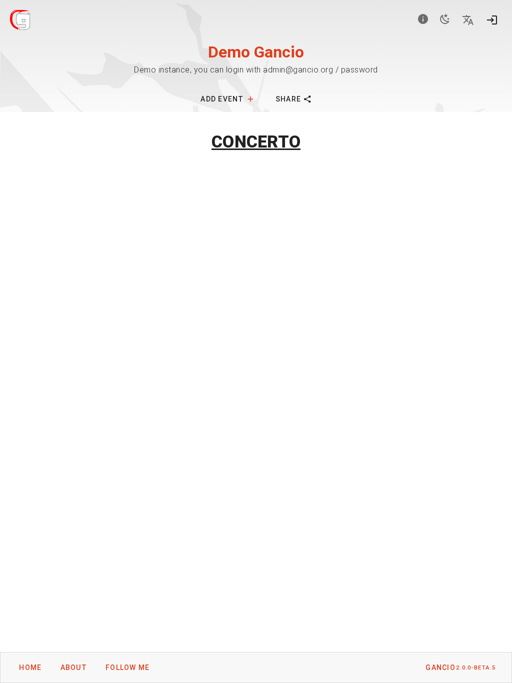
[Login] (492, 20)
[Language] (468, 20)
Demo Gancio (256, 52)
